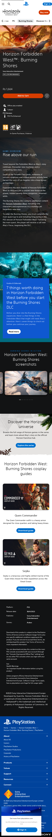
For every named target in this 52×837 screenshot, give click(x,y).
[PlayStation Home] (26, 4)
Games (13, 728)
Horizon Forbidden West (16, 203)
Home (6, 728)
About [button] (6, 736)
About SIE (7, 739)
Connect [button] (7, 785)
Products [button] (8, 762)
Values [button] (7, 768)
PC (13, 21)
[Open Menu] (3, 4)
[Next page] (49, 21)
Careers (6, 743)
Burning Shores (26, 21)
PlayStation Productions (12, 750)
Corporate (7, 753)
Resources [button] (8, 779)
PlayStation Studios (11, 746)
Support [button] (7, 773)
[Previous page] (3, 21)
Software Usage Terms (42, 825)
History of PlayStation (11, 756)
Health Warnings (12, 666)
